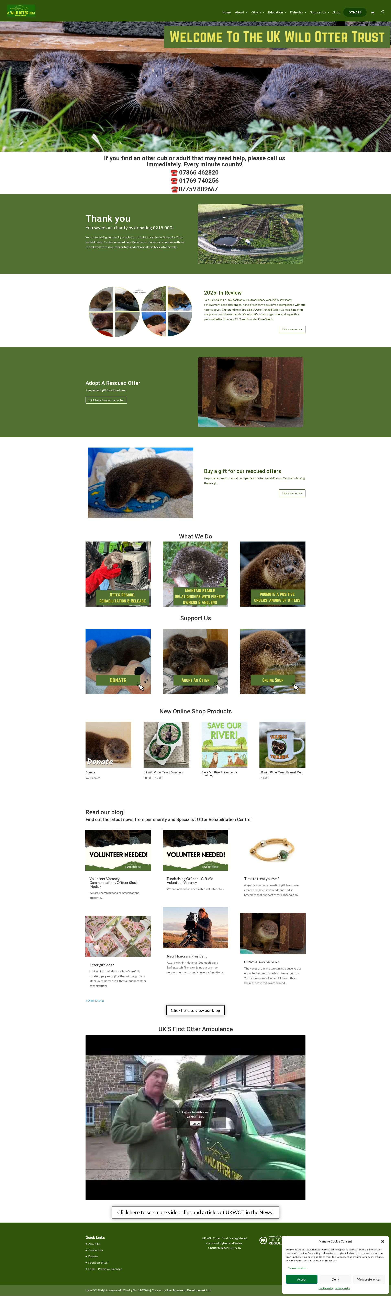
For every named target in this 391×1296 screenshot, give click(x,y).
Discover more (292, 329)
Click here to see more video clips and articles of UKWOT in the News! (195, 1212)
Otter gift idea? (101, 965)
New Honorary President (187, 956)
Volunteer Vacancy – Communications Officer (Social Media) (114, 882)
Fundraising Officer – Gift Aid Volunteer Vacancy (190, 880)
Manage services (297, 1268)
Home (226, 12)
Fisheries (296, 12)
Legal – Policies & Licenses (105, 1269)
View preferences (369, 1279)
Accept (301, 1279)
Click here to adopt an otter (106, 400)
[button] (383, 1241)
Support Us (318, 12)
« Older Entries (95, 1000)
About (239, 12)
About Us (94, 1244)
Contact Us (95, 1250)
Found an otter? (98, 1262)
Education (275, 12)
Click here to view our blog (195, 1010)
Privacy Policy (342, 1288)
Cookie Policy (326, 1288)
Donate (354, 12)
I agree (195, 1123)
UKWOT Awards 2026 (261, 962)
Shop (336, 12)
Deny (335, 1279)
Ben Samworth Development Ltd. (189, 1290)
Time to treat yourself (261, 878)
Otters (256, 12)
